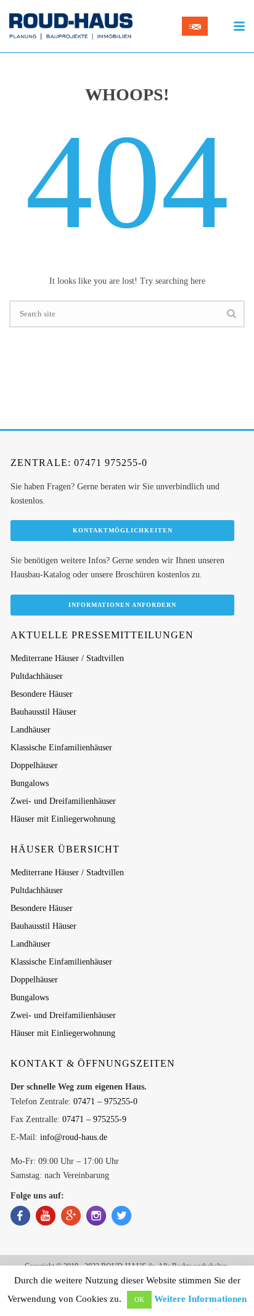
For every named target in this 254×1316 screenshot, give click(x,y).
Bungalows (29, 783)
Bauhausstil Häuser (43, 711)
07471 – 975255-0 (105, 1101)
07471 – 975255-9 (94, 1119)
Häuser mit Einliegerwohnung (62, 819)
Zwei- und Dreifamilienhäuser (63, 801)
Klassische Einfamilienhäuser (61, 747)
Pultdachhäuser (36, 676)
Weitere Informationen (200, 1299)
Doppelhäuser (34, 765)
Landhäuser (30, 729)
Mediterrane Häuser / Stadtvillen (67, 658)
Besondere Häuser (41, 694)
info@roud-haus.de (73, 1137)
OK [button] (139, 1299)
